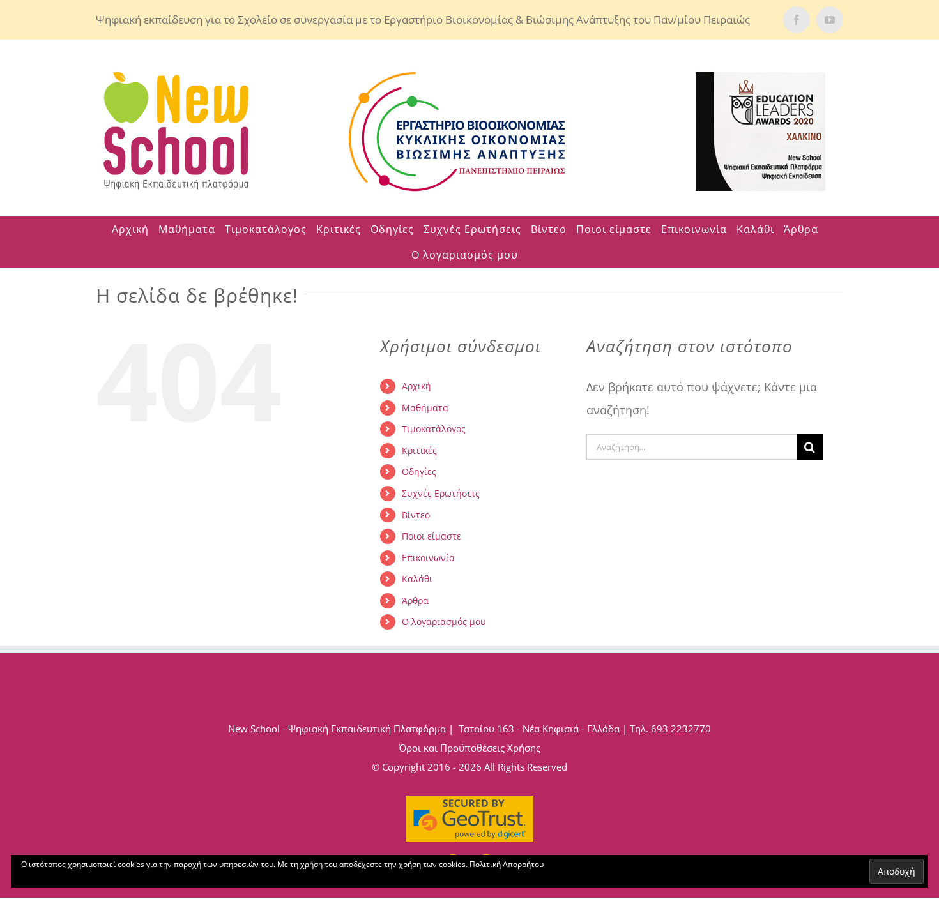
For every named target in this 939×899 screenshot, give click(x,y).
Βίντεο (416, 515)
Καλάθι (417, 579)
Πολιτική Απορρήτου (507, 864)
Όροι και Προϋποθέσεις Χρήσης (469, 747)
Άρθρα (415, 600)
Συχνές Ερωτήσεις (441, 493)
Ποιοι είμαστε (431, 536)
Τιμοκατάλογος (434, 429)
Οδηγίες (419, 471)
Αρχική (416, 386)
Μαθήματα (425, 408)
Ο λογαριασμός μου (444, 622)
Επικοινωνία (428, 558)
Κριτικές (419, 450)
